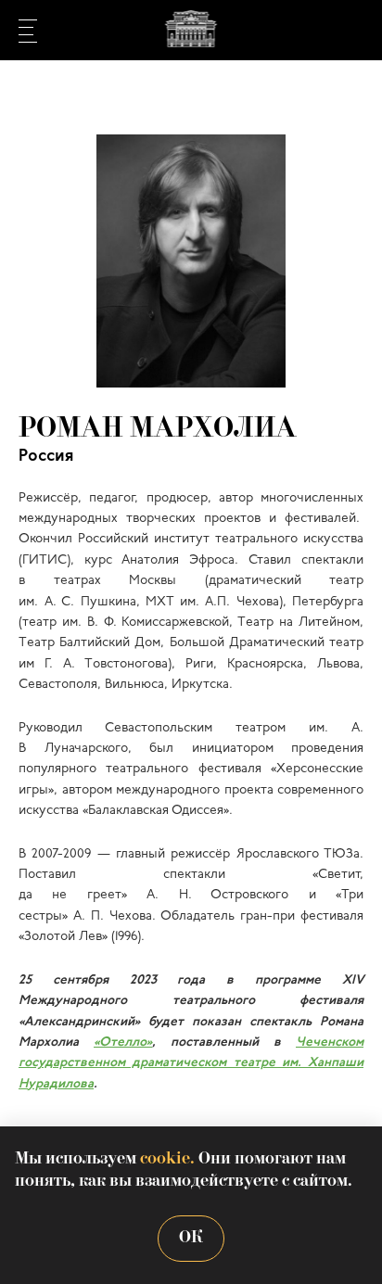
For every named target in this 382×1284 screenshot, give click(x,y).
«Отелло (120, 1042)
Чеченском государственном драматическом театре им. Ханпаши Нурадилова (191, 1063)
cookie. (167, 1159)
